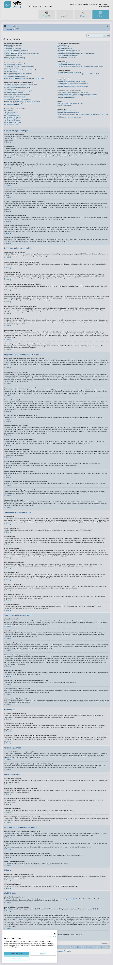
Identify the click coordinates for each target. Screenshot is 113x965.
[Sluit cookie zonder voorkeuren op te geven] (55, 934)
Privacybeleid (51, 937)
